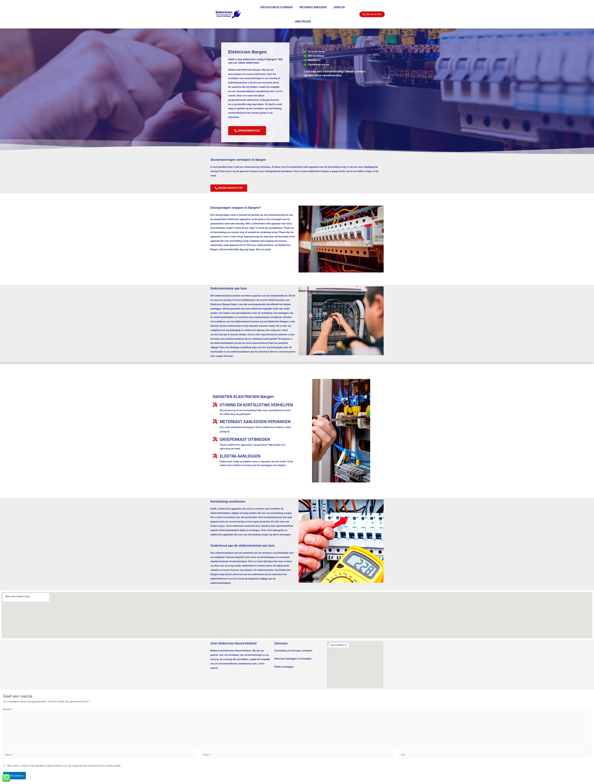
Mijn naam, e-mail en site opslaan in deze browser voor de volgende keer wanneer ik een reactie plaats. (64, 765)
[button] (372, 14)
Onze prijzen (303, 21)
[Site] (495, 755)
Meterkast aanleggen (313, 7)
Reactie (8, 709)
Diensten (339, 7)
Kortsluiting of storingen (276, 7)
